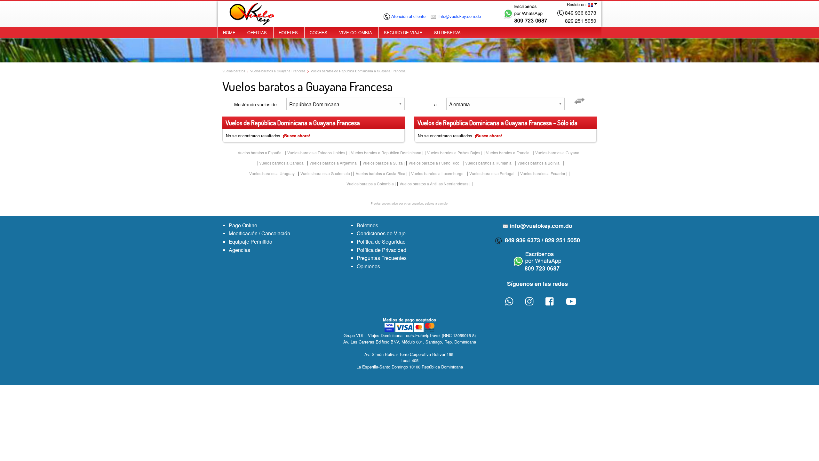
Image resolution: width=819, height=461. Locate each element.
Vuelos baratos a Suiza (382, 163)
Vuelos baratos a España (260, 152)
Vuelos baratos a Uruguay (272, 173)
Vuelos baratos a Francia (507, 152)
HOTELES (288, 32)
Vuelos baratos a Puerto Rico (434, 163)
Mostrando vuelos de (255, 104)
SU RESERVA (447, 32)
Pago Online (243, 225)
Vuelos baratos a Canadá (281, 163)
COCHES (318, 32)
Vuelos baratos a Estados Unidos (316, 152)
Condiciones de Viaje (381, 233)
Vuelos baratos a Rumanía (488, 163)
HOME (229, 32)
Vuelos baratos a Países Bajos (453, 152)
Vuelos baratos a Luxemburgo (437, 173)
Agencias (239, 250)
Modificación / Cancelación (259, 233)
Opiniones (368, 266)
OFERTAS (257, 32)
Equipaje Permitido (250, 241)
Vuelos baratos (233, 71)
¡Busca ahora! (296, 136)
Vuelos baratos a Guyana (557, 152)
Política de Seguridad (381, 241)
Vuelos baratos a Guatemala (325, 173)
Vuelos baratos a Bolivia (538, 163)
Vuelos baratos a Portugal (491, 173)
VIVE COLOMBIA (355, 32)
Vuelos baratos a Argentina (333, 163)
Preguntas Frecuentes (382, 258)
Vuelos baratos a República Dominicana (386, 152)
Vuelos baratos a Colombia (370, 183)
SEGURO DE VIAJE (403, 32)
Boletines (367, 225)
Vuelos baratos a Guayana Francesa (278, 71)
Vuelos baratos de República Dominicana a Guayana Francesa (358, 71)
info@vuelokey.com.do (459, 16)
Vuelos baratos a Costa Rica (380, 173)
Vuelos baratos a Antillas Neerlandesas (434, 183)
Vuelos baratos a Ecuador (542, 173)
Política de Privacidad (381, 250)
